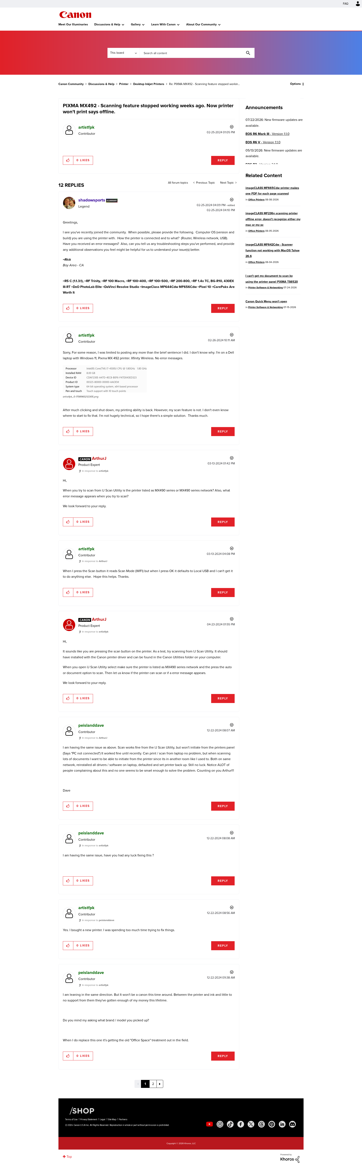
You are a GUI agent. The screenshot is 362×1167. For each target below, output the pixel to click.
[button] (239, 549)
